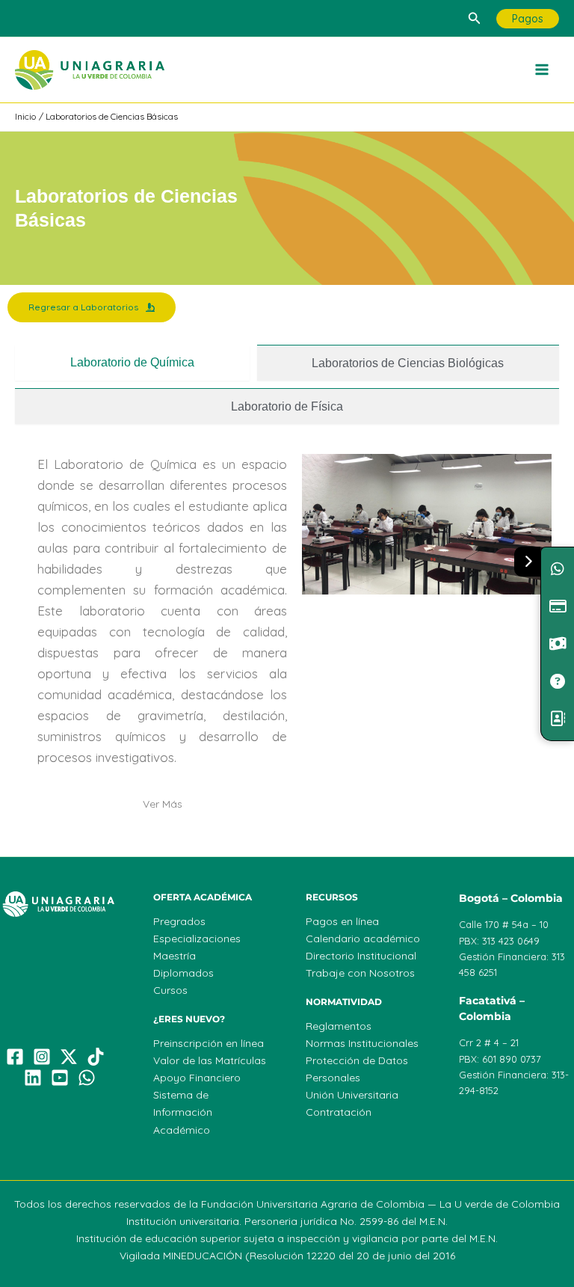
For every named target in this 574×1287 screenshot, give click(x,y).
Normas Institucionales (362, 1043)
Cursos (170, 990)
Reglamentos (338, 1026)
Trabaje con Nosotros (360, 973)
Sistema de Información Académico (182, 1112)
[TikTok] (96, 1057)
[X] (69, 1057)
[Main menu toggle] (542, 70)
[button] (474, 18)
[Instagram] (42, 1057)
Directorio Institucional (361, 955)
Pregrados (179, 921)
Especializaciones (197, 938)
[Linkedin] (33, 1078)
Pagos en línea (342, 921)
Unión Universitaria (352, 1095)
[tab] (132, 363)
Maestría (174, 955)
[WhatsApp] (87, 1078)
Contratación (338, 1112)
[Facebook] (15, 1057)
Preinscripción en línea (208, 1043)
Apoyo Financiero (197, 1077)
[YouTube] (60, 1078)
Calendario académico (363, 938)
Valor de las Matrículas (209, 1060)
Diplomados (183, 973)
